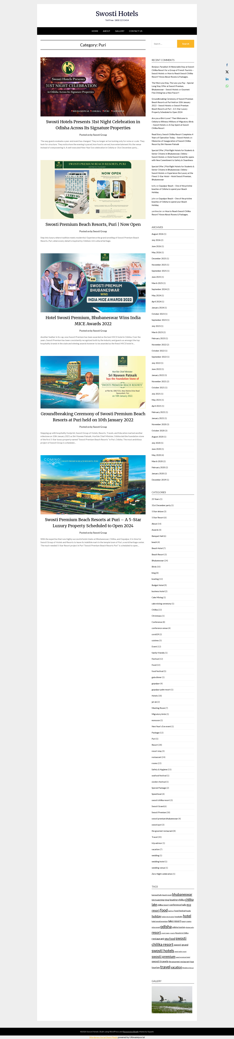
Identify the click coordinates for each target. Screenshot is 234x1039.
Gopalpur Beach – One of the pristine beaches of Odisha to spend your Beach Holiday (172, 189)
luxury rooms (186, 921)
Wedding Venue (188, 968)
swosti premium (163, 956)
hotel (187, 916)
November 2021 (159, 381)
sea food (170, 938)
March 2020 (157, 461)
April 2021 (156, 406)
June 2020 (156, 449)
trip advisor (157, 843)
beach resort (167, 895)
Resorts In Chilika (181, 933)
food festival (157, 671)
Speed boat (157, 794)
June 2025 (156, 277)
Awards (155, 530)
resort (156, 932)
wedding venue (158, 868)
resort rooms (165, 933)
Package (155, 732)
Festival (155, 659)
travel (165, 966)
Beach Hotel (157, 548)
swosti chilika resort (161, 800)
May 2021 (156, 400)
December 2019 (159, 479)
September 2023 (159, 320)
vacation (156, 849)
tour (192, 961)
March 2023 (157, 332)
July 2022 (156, 363)
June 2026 (156, 246)
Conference (157, 622)
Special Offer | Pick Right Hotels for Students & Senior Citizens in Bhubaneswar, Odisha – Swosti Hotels (173, 153)
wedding (155, 855)
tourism (156, 967)
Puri (153, 738)
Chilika (155, 609)
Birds (154, 566)
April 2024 (156, 301)
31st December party (161, 505)
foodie (188, 911)
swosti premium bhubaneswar (165, 818)
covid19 (155, 634)
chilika (181, 899)
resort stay (157, 751)
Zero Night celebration (162, 874)
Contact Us (135, 31)
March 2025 (157, 283)
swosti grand (181, 944)
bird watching (158, 899)
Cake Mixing (157, 597)
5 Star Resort (158, 517)
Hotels (155, 695)
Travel (154, 837)
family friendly (158, 653)
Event (154, 646)
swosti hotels (163, 950)
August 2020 (157, 436)
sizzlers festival (159, 782)
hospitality (179, 917)
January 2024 (158, 307)
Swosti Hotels (117, 14)
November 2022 (159, 344)
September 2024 (159, 289)
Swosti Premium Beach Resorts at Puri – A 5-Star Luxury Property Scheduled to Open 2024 (170, 108)
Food (154, 665)
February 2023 (158, 338)
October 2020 (158, 430)
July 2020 (156, 443)
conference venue (160, 628)
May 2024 (156, 295)
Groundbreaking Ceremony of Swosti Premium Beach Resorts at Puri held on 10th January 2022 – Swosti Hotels (172, 102)
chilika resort (163, 905)
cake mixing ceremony (161, 603)
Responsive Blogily (131, 1031)
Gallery (119, 31)
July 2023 (156, 326)
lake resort (174, 921)
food (164, 910)
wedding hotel (158, 861)
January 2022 (158, 375)
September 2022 (159, 357)
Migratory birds (159, 714)
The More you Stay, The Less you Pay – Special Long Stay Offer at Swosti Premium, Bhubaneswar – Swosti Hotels (173, 86)
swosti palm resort (180, 951)
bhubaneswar (182, 894)
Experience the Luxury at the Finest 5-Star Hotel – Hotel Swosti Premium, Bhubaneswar (172, 176)
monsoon (156, 720)
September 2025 (159, 271)
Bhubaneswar (158, 560)
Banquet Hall (157, 536)
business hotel (158, 591)
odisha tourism (178, 927)
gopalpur (156, 683)
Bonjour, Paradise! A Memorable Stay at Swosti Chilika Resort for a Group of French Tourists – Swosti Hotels (173, 70)
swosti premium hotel (183, 957)
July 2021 (156, 394)
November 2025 (159, 264)
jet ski (154, 702)
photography (190, 927)
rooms (154, 763)
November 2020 (159, 424)
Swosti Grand (158, 806)
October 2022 (158, 350)
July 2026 (156, 240)
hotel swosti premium (160, 921)
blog (154, 573)
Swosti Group (100, 134)
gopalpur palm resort (161, 689)
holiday (156, 916)
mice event (156, 927)
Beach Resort (158, 554)
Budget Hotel (158, 585)
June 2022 (156, 369)
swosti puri (157, 824)
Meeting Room (158, 708)
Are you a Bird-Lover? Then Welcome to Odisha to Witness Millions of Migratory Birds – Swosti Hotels (173, 121)
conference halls (177, 904)
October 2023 (158, 314)
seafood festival (159, 775)
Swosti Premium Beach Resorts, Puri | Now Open (93, 224)
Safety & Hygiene (159, 769)
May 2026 (156, 252)
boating (155, 579)
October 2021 (158, 387)
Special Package (159, 788)
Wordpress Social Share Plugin (103, 1037)
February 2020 (158, 467)
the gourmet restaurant (162, 831)
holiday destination (168, 917)
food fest (171, 911)
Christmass (157, 616)
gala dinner (157, 677)
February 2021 (158, 412)
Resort (155, 745)
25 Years (156, 499)
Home (95, 31)
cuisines (155, 640)
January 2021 (158, 418)
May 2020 (156, 455)
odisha (166, 926)
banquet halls (157, 895)
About (106, 31)
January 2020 (158, 473)
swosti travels (160, 961)
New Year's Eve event (161, 726)
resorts (172, 933)
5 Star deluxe (157, 511)
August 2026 (157, 234)
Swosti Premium (159, 812)
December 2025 (159, 258)
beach (154, 542)
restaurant (156, 757)
